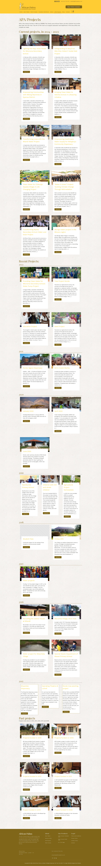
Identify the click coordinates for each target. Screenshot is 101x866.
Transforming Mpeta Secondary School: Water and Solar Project (34, 232)
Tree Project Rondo (62, 281)
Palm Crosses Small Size (62, 840)
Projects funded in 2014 (32, 738)
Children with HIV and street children (50, 487)
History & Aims (48, 838)
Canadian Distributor (44, 12)
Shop (63, 12)
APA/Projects (57, 12)
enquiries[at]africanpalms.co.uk (58, 855)
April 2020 (58, 411)
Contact (68, 12)
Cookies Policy (74, 840)
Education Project (30, 326)
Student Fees (28, 539)
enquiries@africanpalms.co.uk (76, 1)
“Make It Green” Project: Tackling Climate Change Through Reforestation (64, 186)
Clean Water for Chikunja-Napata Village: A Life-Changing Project (33, 186)
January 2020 (28, 411)
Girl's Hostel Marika (62, 368)
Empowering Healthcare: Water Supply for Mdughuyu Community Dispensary (65, 141)
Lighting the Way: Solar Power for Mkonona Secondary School (34, 51)
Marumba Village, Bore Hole (65, 619)
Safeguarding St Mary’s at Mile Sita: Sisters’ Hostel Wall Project (65, 51)
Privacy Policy (74, 838)
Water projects (28, 580)
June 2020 (27, 451)
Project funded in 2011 (63, 776)
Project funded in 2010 (32, 810)
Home (21, 12)
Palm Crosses (34, 12)
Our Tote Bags (61, 842)
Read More (26, 71)
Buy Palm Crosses (74, 6)
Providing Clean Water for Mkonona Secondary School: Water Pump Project (34, 283)
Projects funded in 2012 (32, 776)
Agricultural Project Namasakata (68, 487)
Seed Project (59, 326)
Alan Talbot (26, 12)
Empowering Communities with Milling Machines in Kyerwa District (33, 94)
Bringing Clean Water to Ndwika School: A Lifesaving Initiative (65, 94)
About (51, 12)
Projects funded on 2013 (63, 738)
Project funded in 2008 (63, 810)
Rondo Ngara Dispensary (32, 368)
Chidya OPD (59, 539)
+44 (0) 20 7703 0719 (65, 1)
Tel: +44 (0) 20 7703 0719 (57, 851)
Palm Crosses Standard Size (63, 836)
